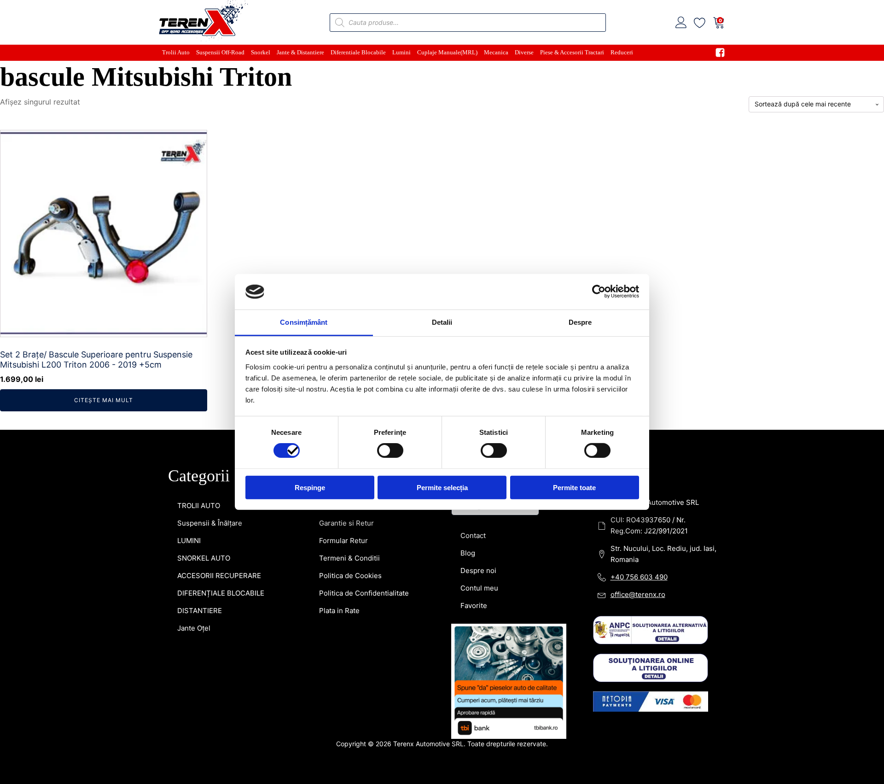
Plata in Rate (339, 610)
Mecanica (496, 52)
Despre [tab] (580, 322)
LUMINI (189, 540)
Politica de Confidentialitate (364, 593)
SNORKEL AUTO (203, 558)
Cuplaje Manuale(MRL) (447, 52)
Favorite (473, 605)
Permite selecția (442, 487)
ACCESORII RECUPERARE (219, 575)
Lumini (401, 52)
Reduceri (622, 52)
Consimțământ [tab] (303, 322)
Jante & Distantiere (300, 52)
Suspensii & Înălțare (209, 523)
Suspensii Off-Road (220, 52)
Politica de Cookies (350, 575)
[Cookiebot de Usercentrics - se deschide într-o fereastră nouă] (598, 291)
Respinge (310, 487)
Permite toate (574, 487)
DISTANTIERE (199, 610)
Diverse (524, 52)
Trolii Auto (176, 52)
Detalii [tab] (442, 322)
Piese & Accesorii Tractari (572, 52)
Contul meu (479, 588)
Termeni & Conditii (349, 558)
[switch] (390, 450)
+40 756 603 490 (639, 577)
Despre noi (478, 570)
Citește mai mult (103, 400)
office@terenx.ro (638, 594)
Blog (467, 553)
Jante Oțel (193, 628)
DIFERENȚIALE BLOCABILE (220, 593)
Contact (473, 535)
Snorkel (260, 52)
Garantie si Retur (346, 523)
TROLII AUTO (198, 505)
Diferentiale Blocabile (358, 52)
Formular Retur (343, 540)
